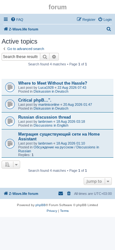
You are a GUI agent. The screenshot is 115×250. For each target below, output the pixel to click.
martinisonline (48, 104)
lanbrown (45, 121)
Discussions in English (51, 125)
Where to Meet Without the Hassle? (52, 83)
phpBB (40, 205)
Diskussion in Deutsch (51, 91)
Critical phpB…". (34, 100)
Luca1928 (46, 87)
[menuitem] (17, 19)
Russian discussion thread (44, 117)
